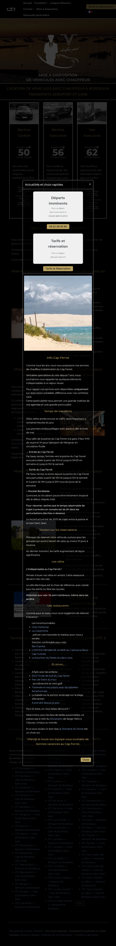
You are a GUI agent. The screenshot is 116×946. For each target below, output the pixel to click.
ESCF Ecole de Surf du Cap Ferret (51, 675)
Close (85, 759)
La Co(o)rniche (40, 631)
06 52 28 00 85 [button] (58, 226)
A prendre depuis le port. (46, 703)
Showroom (56, 718)
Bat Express (38, 646)
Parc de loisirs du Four (44, 679)
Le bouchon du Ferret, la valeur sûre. (52, 657)
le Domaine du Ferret (71, 729)
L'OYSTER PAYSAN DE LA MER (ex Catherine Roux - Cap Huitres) (60, 652)
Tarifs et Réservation (58, 268)
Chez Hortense (40, 627)
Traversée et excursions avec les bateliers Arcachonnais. (55, 689)
